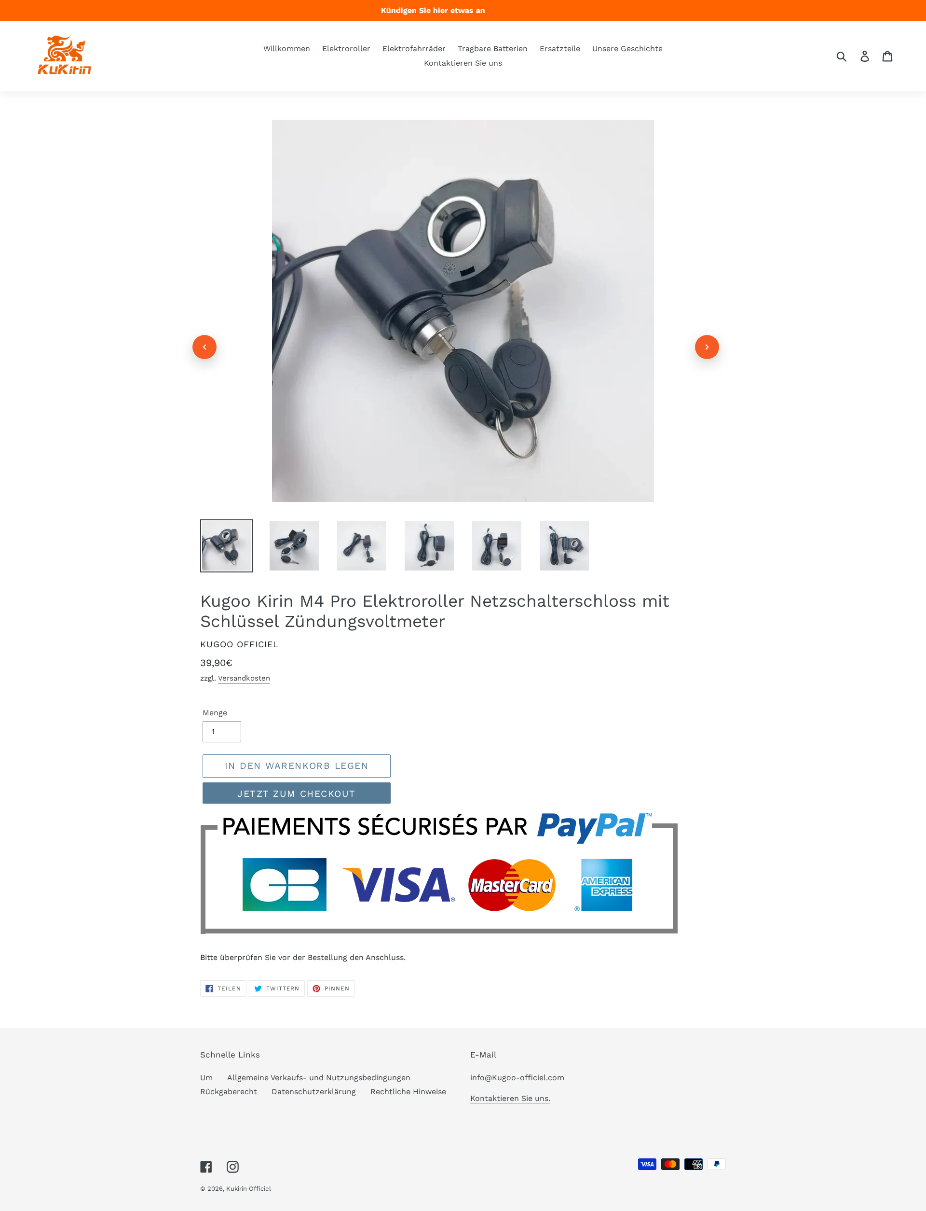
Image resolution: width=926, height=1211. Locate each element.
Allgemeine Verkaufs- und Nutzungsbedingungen (318, 1077)
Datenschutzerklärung (314, 1091)
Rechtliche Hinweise (408, 1091)
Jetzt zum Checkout (296, 793)
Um (206, 1077)
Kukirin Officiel (248, 1188)
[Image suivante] (707, 347)
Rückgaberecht (228, 1091)
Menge (215, 712)
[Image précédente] (204, 347)
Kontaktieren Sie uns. (510, 1098)
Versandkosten (244, 678)
